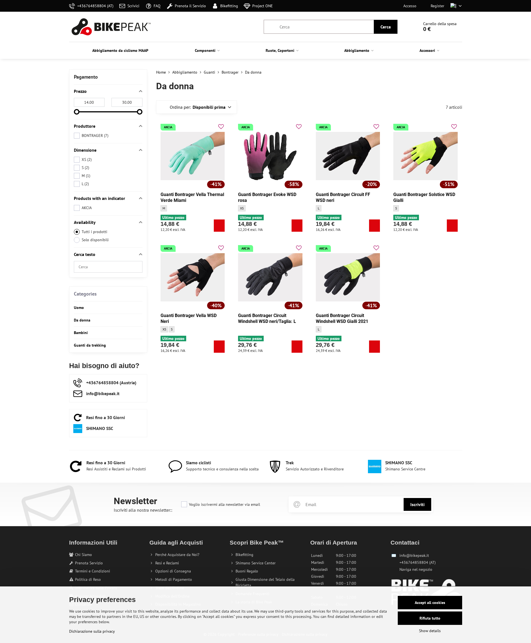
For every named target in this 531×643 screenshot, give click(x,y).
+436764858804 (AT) (417, 562)
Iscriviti (417, 504)
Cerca (385, 27)
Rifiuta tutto (430, 618)
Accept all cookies (430, 602)
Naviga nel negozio (415, 569)
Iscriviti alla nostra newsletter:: (143, 510)
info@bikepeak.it (414, 555)
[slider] (76, 112)
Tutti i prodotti (94, 231)
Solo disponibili (95, 239)
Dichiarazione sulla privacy (92, 631)
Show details (430, 630)
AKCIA (87, 207)
